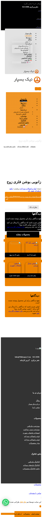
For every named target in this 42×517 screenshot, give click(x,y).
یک (29, 191)
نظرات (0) (33, 207)
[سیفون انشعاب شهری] (14, 267)
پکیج (11, 189)
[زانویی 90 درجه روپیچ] (14, 246)
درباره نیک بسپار (34, 404)
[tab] (33, 207)
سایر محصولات (34, 443)
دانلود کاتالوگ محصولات (31, 469)
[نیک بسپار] (31, 72)
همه (32, 191)
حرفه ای (38, 191)
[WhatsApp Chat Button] (5, 502)
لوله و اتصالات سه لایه (28, 189)
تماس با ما (36, 407)
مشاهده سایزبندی (31, 240)
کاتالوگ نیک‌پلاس (34, 462)
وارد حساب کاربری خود (15, 227)
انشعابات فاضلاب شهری (31, 433)
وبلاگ (38, 401)
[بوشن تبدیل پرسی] (31, 267)
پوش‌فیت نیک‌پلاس (33, 426)
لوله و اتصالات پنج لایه (32, 440)
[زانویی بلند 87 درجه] (31, 246)
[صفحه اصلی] (37, 146)
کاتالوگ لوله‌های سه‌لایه (31, 465)
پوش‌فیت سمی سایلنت (31, 430)
